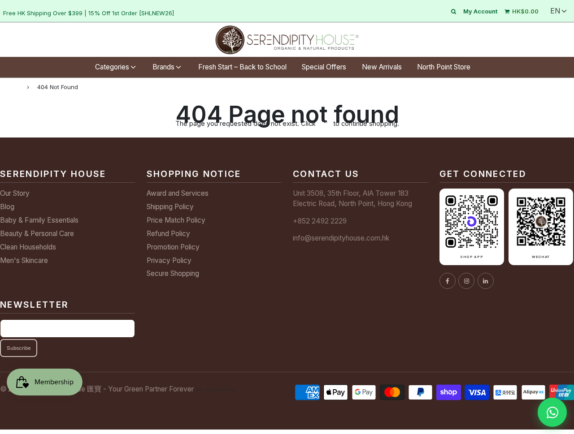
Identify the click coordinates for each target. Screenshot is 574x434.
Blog (7, 206)
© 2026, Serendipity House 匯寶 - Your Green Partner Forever (97, 389)
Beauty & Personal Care (37, 233)
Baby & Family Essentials (39, 220)
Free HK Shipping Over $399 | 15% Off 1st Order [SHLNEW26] (88, 13)
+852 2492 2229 (320, 221)
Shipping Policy (170, 206)
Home (9, 86)
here (324, 123)
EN (555, 11)
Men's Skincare (24, 260)
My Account (480, 11)
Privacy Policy (169, 260)
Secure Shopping (173, 273)
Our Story (15, 193)
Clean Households (28, 247)
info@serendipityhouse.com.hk (341, 238)
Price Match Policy (176, 220)
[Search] (453, 11)
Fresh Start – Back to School (242, 67)
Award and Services (178, 193)
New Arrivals (382, 67)
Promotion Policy (173, 247)
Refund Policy (168, 233)
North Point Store (443, 67)
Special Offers (324, 67)
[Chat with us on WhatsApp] (552, 412)
